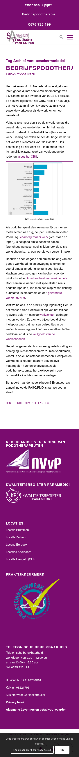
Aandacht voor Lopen (20, 74)
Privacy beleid (16, 702)
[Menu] (68, 37)
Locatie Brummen (17, 530)
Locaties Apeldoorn (18, 552)
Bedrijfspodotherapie (38, 14)
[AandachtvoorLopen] (33, 37)
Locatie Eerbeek (16, 544)
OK (62, 749)
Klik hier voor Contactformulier (25, 695)
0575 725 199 (39, 24)
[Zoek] (59, 37)
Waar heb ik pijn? (38, 4)
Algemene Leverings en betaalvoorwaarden (36, 709)
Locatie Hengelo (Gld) (20, 559)
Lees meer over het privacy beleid (32, 749)
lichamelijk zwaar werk (33, 237)
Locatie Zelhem (16, 537)
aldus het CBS (27, 156)
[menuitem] (38, 4)
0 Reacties (42, 403)
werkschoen (47, 314)
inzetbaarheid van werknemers (47, 278)
